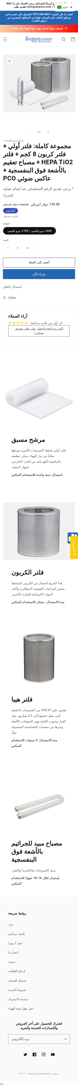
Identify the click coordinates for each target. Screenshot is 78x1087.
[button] (5, 39)
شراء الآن (39, 274)
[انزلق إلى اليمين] (48, 131)
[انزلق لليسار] (30, 131)
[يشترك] (65, 1038)
